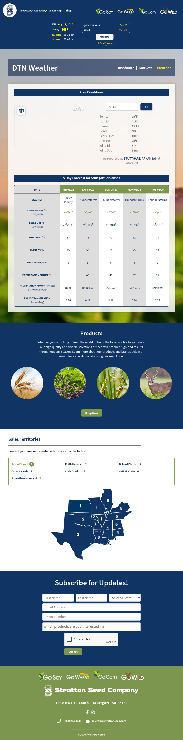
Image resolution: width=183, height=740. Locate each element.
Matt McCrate (126, 471)
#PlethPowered (95, 734)
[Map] (51, 131)
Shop (68, 10)
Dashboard (126, 68)
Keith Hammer (74, 464)
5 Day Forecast (106, 43)
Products (25, 10)
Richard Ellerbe (127, 464)
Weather (164, 68)
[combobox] (91, 626)
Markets (104, 36)
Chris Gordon (73, 471)
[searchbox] (91, 626)
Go (146, 107)
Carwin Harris (20, 471)
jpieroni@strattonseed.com (109, 721)
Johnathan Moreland (24, 478)
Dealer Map (54, 10)
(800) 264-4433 (72, 721)
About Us (39, 10)
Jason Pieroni (20, 464)
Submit (73, 651)
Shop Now (91, 413)
